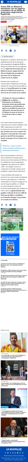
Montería (3, 22)
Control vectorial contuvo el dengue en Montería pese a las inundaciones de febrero (12, 265)
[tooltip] (2, 50)
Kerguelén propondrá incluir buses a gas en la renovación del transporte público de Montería (14, 277)
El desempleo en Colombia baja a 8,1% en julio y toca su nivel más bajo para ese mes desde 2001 (14, 384)
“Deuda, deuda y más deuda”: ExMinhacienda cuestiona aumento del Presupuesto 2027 (13, 442)
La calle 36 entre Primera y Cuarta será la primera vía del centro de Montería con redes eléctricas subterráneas (13, 284)
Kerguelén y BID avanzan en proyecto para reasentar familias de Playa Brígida (14, 271)
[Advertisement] (14, 310)
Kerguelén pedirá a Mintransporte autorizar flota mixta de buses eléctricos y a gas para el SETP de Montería (14, 290)
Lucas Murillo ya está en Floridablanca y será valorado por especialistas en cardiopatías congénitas (13, 357)
